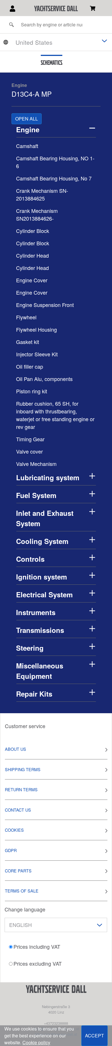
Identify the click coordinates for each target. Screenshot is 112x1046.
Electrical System (44, 594)
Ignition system (41, 577)
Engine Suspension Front (45, 304)
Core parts (18, 871)
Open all (26, 118)
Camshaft (27, 145)
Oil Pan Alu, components (44, 378)
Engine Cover (31, 280)
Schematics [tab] (51, 62)
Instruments (35, 612)
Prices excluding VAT (37, 963)
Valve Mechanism (36, 463)
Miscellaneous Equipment (39, 671)
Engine (19, 85)
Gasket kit (27, 341)
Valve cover (29, 451)
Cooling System (42, 541)
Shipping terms (22, 769)
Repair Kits (34, 694)
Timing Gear (30, 439)
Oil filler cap (29, 366)
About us (15, 749)
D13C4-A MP (31, 94)
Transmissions (40, 630)
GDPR (11, 850)
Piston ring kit (31, 391)
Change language (25, 909)
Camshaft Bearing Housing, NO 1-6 (55, 162)
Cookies (14, 830)
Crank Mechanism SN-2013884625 (42, 194)
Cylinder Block (32, 230)
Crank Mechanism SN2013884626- (37, 214)
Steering (30, 648)
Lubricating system (47, 477)
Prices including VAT (36, 946)
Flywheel (26, 317)
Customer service (25, 726)
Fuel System (36, 495)
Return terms (21, 789)
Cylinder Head (32, 255)
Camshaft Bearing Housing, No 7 (54, 178)
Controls (30, 559)
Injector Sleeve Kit (37, 354)
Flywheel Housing (36, 329)
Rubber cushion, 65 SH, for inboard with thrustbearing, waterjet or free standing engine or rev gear (55, 415)
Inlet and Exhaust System (45, 518)
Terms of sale (21, 891)
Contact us (18, 810)
